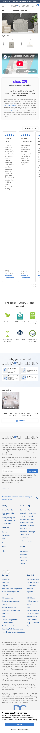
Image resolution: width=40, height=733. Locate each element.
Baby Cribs (5, 582)
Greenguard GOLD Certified (8, 514)
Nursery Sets (6, 579)
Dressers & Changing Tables (12, 589)
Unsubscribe (5, 488)
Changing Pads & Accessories (12, 629)
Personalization (7, 595)
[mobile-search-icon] (33, 6)
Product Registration (27, 522)
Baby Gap (5, 586)
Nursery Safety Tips (8, 518)
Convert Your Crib (26, 516)
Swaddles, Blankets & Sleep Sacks (13, 632)
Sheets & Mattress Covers (11, 601)
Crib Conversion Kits (9, 626)
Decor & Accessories (9, 607)
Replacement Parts (27, 519)
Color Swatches (26, 541)
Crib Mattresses (7, 598)
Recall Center (6, 524)
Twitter (22, 563)
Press (3, 538)
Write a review (30, 128)
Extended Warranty (27, 525)
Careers (4, 543)
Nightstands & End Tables (11, 610)
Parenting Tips (25, 510)
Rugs (3, 617)
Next (37, 285)
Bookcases (5, 613)
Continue (32, 471)
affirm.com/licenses (10, 111)
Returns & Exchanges (27, 532)
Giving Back (6, 535)
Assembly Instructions (28, 513)
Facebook (23, 554)
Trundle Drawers (7, 623)
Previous (33, 285)
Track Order (24, 535)
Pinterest (23, 557)
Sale (3, 551)
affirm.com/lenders (10, 105)
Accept (19, 725)
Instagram (24, 551)
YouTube (23, 560)
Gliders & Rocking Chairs (10, 592)
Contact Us (24, 538)
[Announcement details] (37, 498)
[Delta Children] (20, 437)
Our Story (5, 532)
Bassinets (5, 604)
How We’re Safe (7, 510)
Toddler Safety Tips (8, 521)
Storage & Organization (10, 620)
